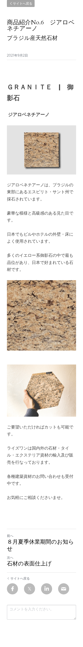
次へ (10, 557)
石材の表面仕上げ (29, 563)
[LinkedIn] (46, 588)
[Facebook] (12, 588)
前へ (10, 536)
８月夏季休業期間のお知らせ (40, 545)
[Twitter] (29, 588)
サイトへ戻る (22, 3)
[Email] (63, 588)
